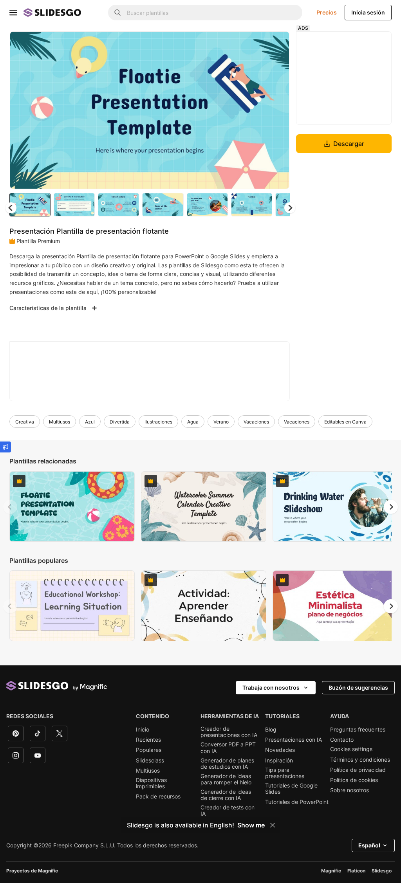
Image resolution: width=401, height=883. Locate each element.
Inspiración (279, 760)
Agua (193, 422)
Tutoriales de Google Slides (291, 788)
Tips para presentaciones (284, 773)
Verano (221, 422)
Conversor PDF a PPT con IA (228, 747)
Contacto (342, 740)
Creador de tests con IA (227, 810)
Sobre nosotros (349, 790)
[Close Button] (272, 825)
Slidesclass (150, 760)
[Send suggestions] (5, 447)
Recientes (148, 740)
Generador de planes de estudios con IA (227, 763)
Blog (270, 729)
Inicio (142, 729)
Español (369, 845)
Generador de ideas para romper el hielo (225, 779)
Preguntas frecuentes (357, 729)
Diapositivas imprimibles (151, 783)
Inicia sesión (368, 12)
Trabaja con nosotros (271, 687)
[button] (290, 207)
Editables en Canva (345, 422)
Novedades (280, 750)
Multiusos (59, 422)
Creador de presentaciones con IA (228, 732)
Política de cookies (354, 780)
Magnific (331, 871)
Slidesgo (382, 871)
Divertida (120, 422)
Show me (251, 825)
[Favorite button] (256, 44)
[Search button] (117, 12)
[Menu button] (13, 12)
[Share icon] (276, 44)
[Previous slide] (10, 507)
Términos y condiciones (360, 760)
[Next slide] (278, 110)
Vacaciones (256, 422)
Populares (148, 750)
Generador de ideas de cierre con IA (225, 795)
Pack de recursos (158, 796)
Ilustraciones (158, 422)
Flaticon (356, 871)
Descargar (348, 144)
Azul (90, 422)
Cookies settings (351, 749)
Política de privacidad (358, 770)
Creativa (24, 422)
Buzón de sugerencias (358, 687)
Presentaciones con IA (293, 740)
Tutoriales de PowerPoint (297, 802)
